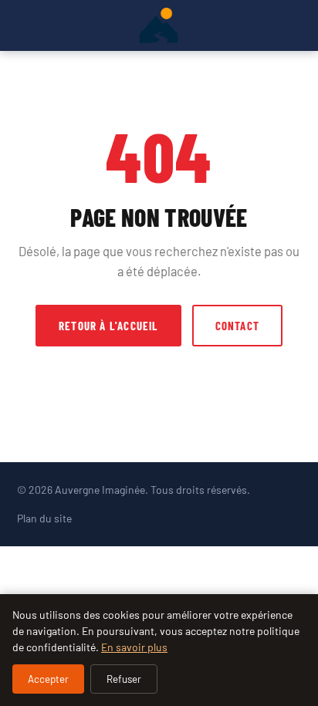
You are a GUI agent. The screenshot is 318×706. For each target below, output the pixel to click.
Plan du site (44, 518)
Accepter (48, 679)
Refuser (124, 679)
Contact (237, 326)
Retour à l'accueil (108, 326)
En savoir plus (134, 647)
